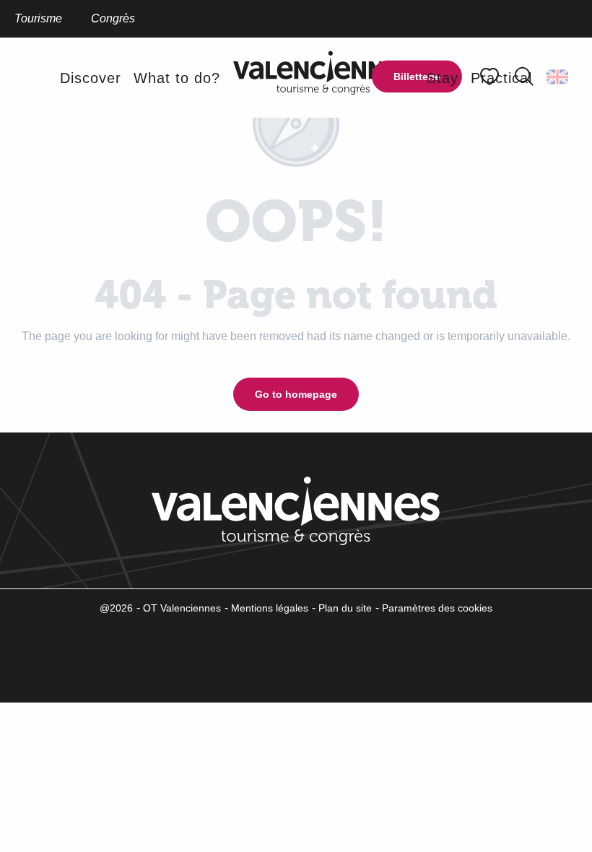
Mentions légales (269, 608)
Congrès (113, 18)
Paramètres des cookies (437, 608)
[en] (558, 76)
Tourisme (38, 18)
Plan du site (345, 608)
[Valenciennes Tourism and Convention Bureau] (323, 78)
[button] (558, 76)
